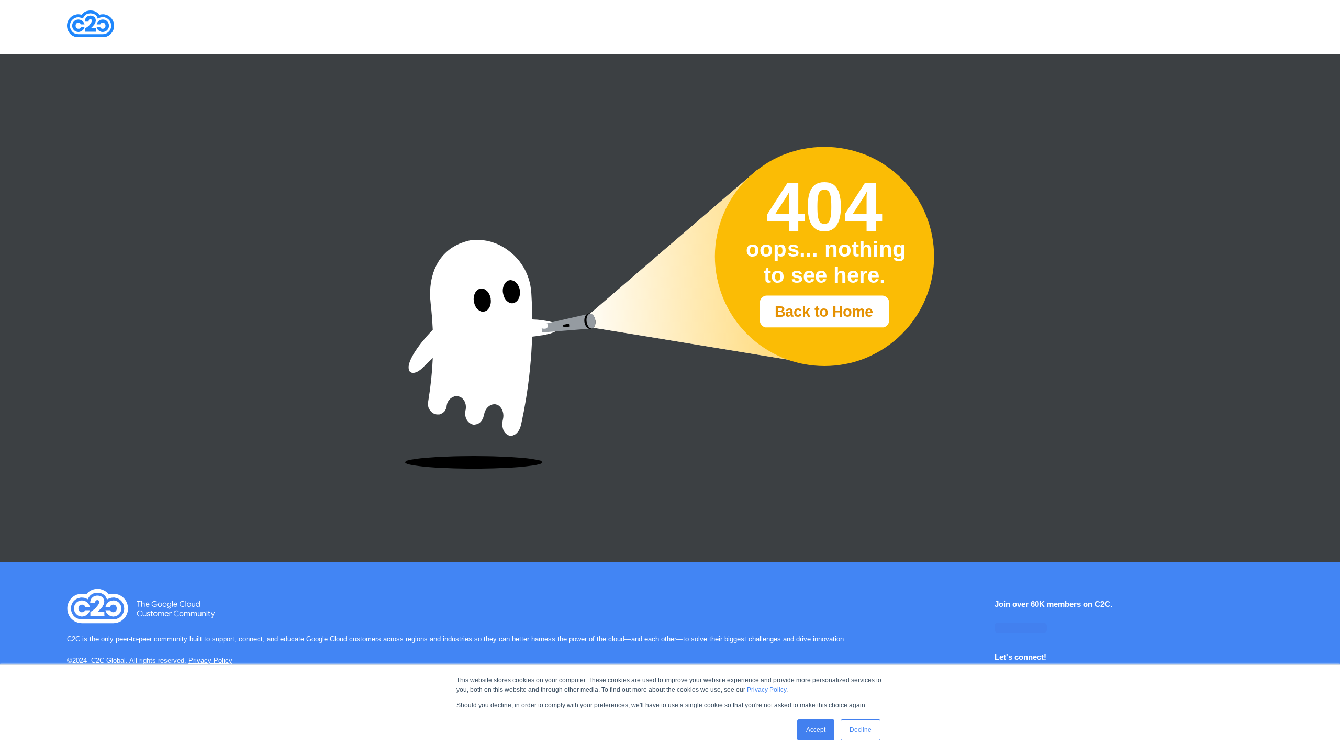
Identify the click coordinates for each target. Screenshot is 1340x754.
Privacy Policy (766, 689)
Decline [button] (861, 730)
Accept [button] (815, 730)
